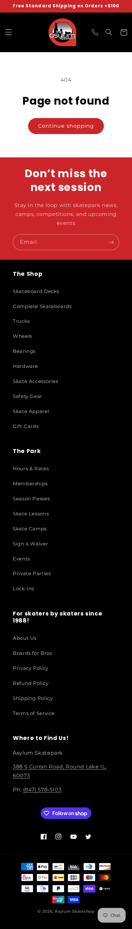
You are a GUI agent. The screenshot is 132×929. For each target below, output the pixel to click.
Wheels (22, 336)
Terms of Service (34, 713)
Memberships (30, 484)
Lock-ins (23, 589)
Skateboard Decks (36, 291)
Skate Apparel (31, 411)
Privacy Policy (30, 668)
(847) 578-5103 (42, 790)
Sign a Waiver (30, 544)
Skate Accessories (35, 381)
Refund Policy (30, 683)
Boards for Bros (32, 653)
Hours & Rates (31, 469)
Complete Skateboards (42, 306)
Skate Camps (30, 529)
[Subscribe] (111, 242)
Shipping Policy (33, 698)
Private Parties (32, 573)
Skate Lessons (31, 514)
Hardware (25, 366)
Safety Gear (27, 396)
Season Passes (31, 499)
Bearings (24, 351)
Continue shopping (66, 126)
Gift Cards (25, 426)
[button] (8, 32)
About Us (25, 638)
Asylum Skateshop (75, 911)
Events (21, 559)
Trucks (21, 321)
